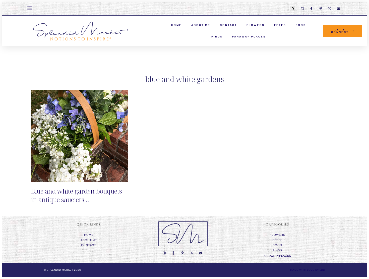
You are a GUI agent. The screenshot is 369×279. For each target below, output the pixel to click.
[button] (292, 8)
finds (217, 36)
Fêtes (280, 25)
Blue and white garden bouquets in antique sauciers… (76, 195)
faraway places (249, 36)
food (301, 25)
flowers (256, 25)
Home (88, 234)
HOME (176, 25)
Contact (228, 25)
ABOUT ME (200, 25)
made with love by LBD (307, 269)
